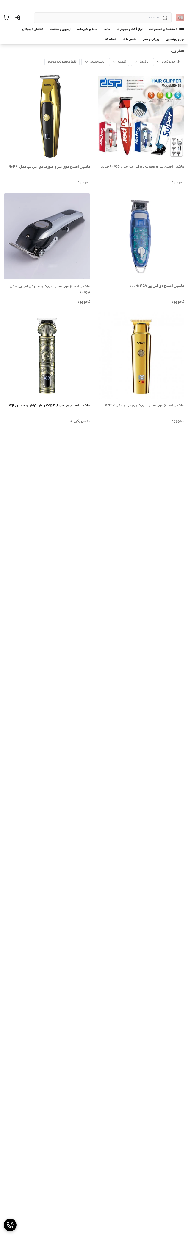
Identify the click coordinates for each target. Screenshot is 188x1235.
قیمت (122, 62)
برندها (144, 62)
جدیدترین (168, 62)
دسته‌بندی (97, 62)
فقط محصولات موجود (62, 62)
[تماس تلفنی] (10, 1225)
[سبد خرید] (6, 17)
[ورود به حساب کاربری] (18, 17)
